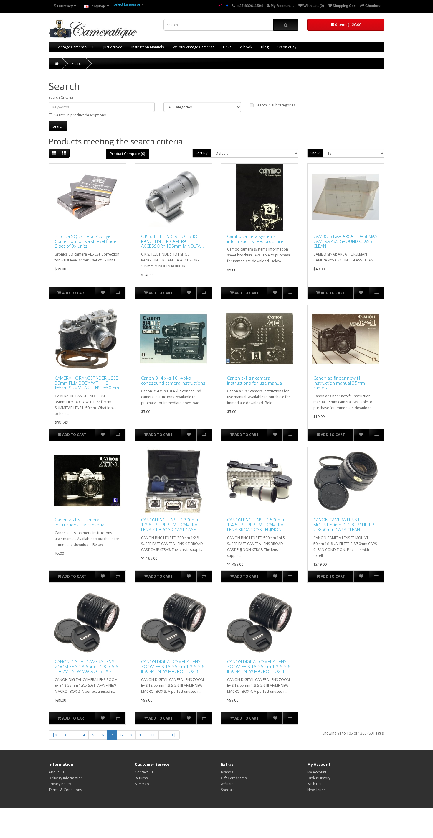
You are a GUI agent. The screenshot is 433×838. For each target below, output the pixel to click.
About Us (56, 772)
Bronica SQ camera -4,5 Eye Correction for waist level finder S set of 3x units (86, 241)
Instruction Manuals (147, 47)
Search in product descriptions (80, 115)
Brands (227, 772)
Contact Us (144, 772)
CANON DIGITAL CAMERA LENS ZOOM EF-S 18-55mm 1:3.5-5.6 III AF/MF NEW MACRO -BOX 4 (258, 666)
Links (227, 47)
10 (141, 734)
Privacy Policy (60, 783)
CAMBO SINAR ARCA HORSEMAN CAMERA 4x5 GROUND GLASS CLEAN (345, 241)
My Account (316, 772)
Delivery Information (66, 778)
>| (174, 734)
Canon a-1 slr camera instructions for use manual (255, 380)
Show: (315, 153)
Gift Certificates (234, 778)
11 (153, 734)
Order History (318, 778)
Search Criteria (61, 97)
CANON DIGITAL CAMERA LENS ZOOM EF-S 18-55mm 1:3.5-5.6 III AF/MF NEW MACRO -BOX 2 (86, 666)
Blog (265, 47)
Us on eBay (286, 47)
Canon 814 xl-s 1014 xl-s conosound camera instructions (173, 380)
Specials (227, 789)
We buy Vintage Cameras (193, 47)
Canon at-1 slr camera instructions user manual (80, 522)
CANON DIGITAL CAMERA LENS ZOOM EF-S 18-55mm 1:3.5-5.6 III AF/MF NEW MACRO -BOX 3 (172, 666)
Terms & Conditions (65, 789)
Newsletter (316, 789)
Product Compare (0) (127, 153)
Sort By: (202, 153)
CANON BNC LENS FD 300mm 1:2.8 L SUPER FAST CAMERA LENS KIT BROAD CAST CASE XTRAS (170, 524)
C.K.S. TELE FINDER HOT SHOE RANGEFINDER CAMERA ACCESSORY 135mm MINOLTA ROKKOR (171, 241)
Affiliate (227, 783)
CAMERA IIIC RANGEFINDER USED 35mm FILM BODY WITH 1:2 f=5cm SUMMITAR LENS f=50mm (87, 383)
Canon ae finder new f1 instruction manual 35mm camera (339, 383)
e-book (246, 47)
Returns (141, 778)
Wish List (314, 783)
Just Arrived (113, 47)
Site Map (142, 783)
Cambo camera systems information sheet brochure (255, 238)
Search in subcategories (275, 105)
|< (54, 734)
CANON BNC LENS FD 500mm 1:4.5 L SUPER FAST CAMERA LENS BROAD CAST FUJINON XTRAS (256, 524)
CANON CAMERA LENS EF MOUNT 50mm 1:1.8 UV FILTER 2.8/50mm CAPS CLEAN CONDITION (343, 524)
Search (77, 63)
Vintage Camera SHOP (76, 47)
